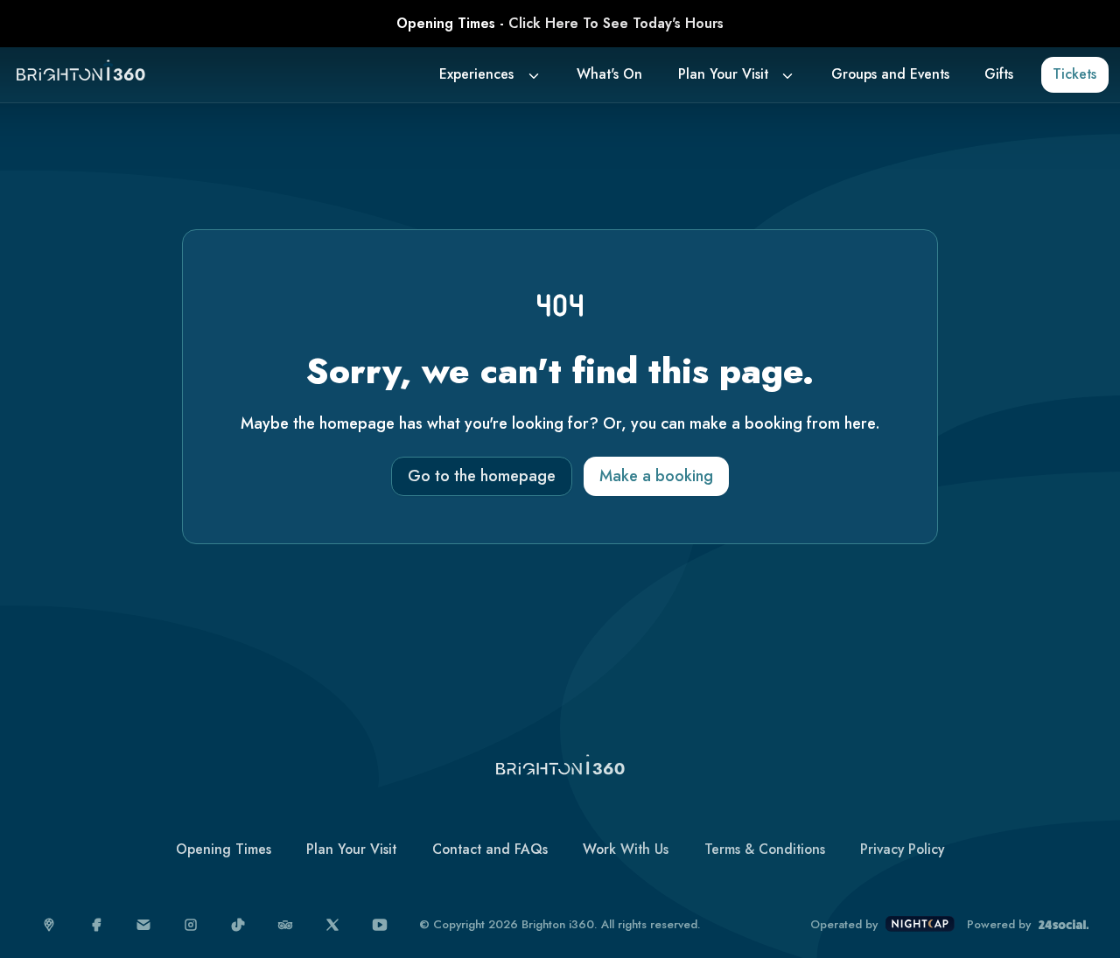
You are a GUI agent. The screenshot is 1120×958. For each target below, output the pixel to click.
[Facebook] (97, 925)
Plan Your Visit (723, 74)
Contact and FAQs (490, 849)
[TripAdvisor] (286, 925)
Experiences (476, 74)
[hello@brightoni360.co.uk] (144, 925)
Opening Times (223, 849)
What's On (609, 74)
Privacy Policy (902, 849)
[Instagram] (191, 925)
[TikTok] (238, 925)
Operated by (844, 925)
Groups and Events (890, 74)
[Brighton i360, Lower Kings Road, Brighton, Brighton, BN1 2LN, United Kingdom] (49, 925)
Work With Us (625, 849)
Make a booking (656, 476)
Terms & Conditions (764, 849)
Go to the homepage (482, 476)
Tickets (1074, 74)
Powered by (999, 925)
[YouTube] (380, 925)
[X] (333, 925)
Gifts (998, 74)
